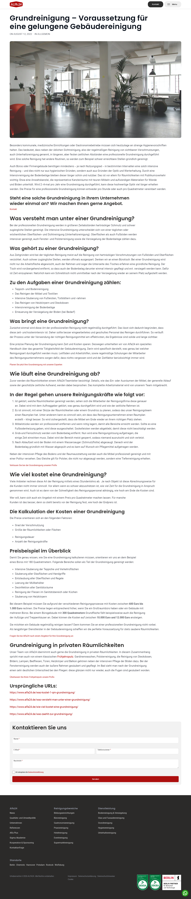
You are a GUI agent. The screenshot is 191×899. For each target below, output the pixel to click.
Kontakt (155, 4)
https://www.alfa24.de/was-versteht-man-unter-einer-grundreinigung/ (50, 699)
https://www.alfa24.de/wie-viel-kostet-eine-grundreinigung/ (44, 706)
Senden (95, 779)
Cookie (70, 879)
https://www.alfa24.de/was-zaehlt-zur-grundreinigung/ (41, 714)
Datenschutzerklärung (36, 772)
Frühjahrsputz (65, 656)
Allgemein (43, 34)
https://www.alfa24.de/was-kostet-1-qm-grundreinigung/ (42, 692)
